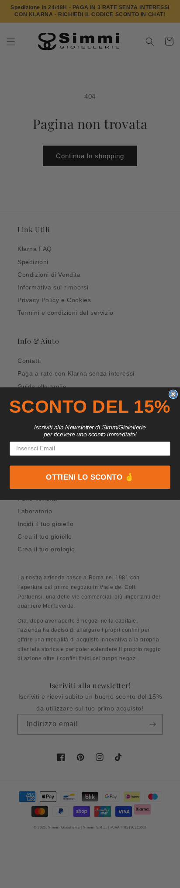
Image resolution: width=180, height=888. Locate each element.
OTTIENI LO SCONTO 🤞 (90, 478)
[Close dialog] (173, 394)
